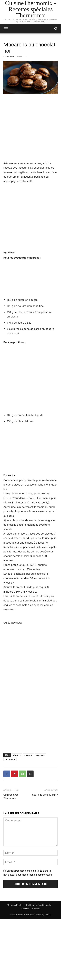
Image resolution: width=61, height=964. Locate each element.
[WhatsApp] (22, 774)
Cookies (25, 908)
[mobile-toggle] (5, 28)
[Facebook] (6, 774)
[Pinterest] (14, 774)
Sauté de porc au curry (45, 794)
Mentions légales (15, 905)
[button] (56, 28)
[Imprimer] (30, 774)
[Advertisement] (30, 129)
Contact (35, 908)
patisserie (40, 755)
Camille (10, 56)
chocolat (17, 755)
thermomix (10, 759)
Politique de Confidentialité (39, 905)
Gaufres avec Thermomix (10, 796)
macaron (28, 755)
